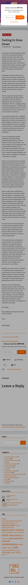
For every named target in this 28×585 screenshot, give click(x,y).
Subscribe (20, 17)
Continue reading (14, 22)
